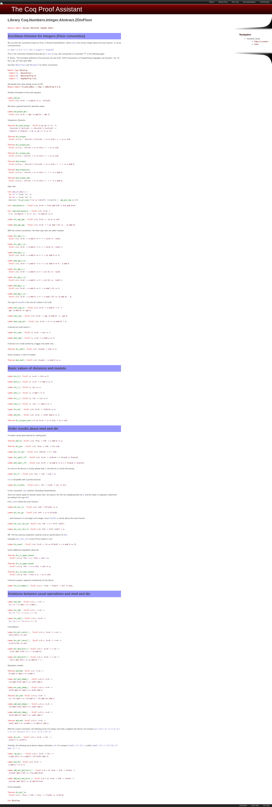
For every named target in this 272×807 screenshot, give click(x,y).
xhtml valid (254, 805)
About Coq (223, 2)
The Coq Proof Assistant (46, 9)
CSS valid (266, 805)
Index (256, 44)
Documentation (249, 2)
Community (264, 2)
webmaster (243, 805)
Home (211, 2)
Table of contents (261, 41)
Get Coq (235, 2)
